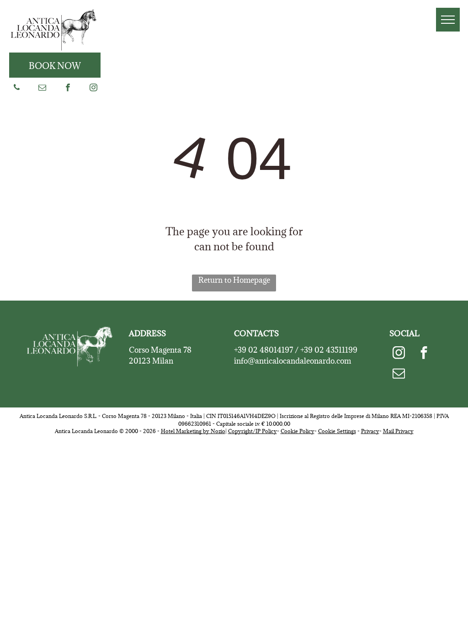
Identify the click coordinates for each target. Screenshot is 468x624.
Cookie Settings (337, 431)
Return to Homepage (234, 280)
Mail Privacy (398, 431)
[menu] (448, 20)
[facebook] (67, 88)
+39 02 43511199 (328, 350)
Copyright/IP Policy (252, 431)
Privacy (370, 431)
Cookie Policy (297, 431)
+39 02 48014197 (263, 350)
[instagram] (93, 88)
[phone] (16, 88)
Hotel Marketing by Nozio (193, 431)
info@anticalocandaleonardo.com (292, 361)
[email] (42, 88)
